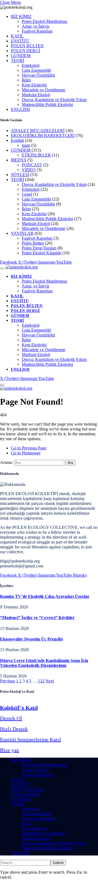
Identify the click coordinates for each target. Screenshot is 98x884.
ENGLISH (20, 109)
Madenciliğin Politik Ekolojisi (47, 104)
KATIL (17, 36)
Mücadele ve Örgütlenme (43, 90)
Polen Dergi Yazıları (39, 248)
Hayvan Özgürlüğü (38, 75)
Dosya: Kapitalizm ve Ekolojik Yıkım (54, 99)
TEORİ (17, 60)
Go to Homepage (26, 453)
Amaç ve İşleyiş (35, 26)
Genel (27, 194)
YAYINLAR (22, 233)
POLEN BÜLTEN (27, 45)
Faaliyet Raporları (37, 31)
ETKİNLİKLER (36, 155)
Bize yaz (9, 750)
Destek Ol (11, 718)
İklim (26, 80)
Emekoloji (30, 65)
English (17, 140)
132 (41, 681)
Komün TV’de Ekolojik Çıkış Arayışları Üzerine (44, 596)
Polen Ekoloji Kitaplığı (41, 253)
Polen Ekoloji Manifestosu (44, 21)
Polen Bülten (33, 243)
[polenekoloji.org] (21, 267)
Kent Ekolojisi (34, 85)
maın (26, 145)
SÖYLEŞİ (20, 174)
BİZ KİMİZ (21, 16)
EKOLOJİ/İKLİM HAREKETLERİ (43, 135)
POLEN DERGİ (25, 50)
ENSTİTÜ (20, 41)
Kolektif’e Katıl (19, 708)
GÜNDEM (20, 55)
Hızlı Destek (14, 729)
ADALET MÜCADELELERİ (38, 130)
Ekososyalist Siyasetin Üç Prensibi (31, 639)
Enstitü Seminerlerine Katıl (30, 739)
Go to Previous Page (28, 448)
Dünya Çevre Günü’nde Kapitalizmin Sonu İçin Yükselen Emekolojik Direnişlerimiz (44, 663)
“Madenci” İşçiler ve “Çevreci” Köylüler (37, 617)
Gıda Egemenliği (36, 70)
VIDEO (29, 169)
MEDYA (18, 160)
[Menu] (2, 268)
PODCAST (32, 165)
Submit (58, 863)
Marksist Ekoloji (36, 94)
